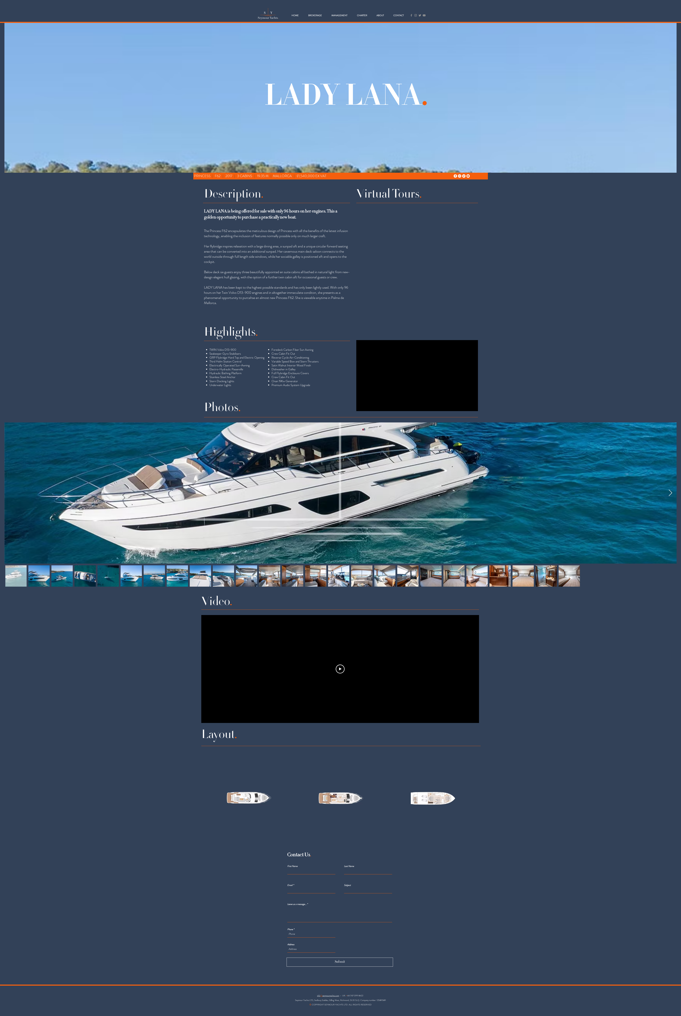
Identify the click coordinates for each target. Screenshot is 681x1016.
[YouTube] (424, 15)
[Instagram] (415, 15)
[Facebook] (411, 15)
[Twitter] (420, 15)
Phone (290, 929)
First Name (292, 866)
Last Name (349, 866)
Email (290, 885)
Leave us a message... (296, 904)
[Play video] (340, 669)
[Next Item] (670, 493)
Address (290, 944)
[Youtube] (468, 176)
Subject (347, 885)
